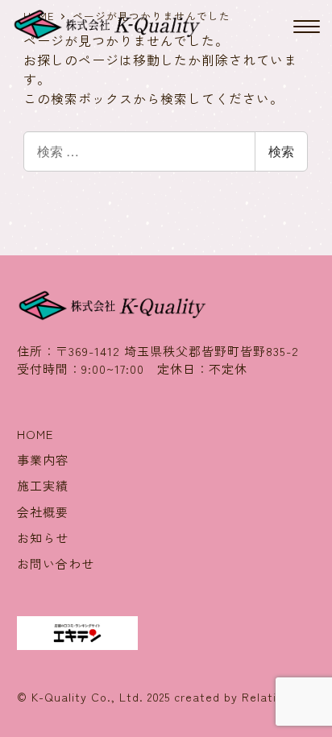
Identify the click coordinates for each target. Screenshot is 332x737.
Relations (269, 697)
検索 (281, 151)
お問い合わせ (55, 563)
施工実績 (42, 485)
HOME (35, 433)
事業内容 (42, 459)
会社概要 (42, 511)
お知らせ (42, 537)
